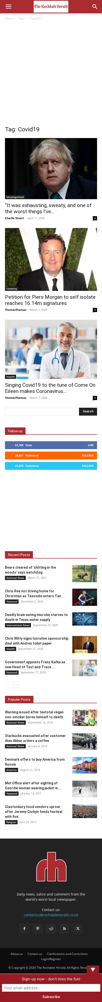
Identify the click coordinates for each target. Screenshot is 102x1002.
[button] (8, 6)
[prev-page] (8, 685)
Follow (88, 455)
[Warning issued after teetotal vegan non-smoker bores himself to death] (84, 718)
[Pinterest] (38, 929)
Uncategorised (15, 197)
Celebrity (11, 288)
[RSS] (64, 929)
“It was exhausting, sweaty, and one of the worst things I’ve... (48, 208)
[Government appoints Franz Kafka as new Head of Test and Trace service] (84, 668)
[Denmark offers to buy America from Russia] (84, 765)
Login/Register (51, 959)
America (11, 770)
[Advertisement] (51, 74)
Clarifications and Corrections (67, 954)
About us (17, 954)
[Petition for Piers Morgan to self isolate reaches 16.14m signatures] (51, 259)
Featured (11, 601)
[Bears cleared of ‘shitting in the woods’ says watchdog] (84, 573)
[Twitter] (78, 929)
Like (91, 445)
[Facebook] (24, 929)
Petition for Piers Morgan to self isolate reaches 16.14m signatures (50, 300)
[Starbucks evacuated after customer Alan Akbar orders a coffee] (84, 741)
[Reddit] (51, 929)
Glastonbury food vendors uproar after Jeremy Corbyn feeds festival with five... (33, 812)
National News (15, 578)
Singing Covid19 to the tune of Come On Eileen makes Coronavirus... (50, 388)
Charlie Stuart (14, 218)
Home (9, 18)
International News (17, 625)
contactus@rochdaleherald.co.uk (51, 915)
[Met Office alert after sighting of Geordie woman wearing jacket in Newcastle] (84, 789)
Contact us (34, 954)
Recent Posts (19, 555)
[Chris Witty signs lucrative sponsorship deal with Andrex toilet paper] (84, 644)
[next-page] (16, 685)
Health (10, 376)
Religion (11, 822)
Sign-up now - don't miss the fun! (51, 979)
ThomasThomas (15, 310)
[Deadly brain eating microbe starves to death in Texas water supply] (84, 619)
